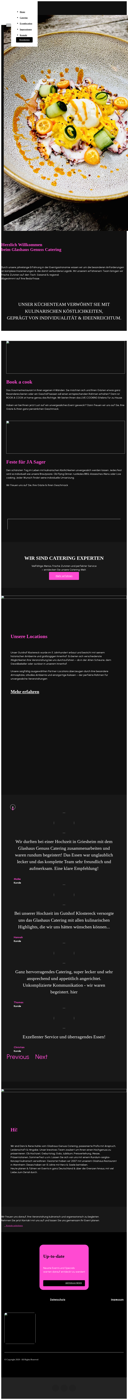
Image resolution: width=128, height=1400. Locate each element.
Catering (24, 18)
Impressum (117, 1299)
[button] (15, 1058)
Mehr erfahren (64, 575)
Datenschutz (57, 1299)
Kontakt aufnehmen (14, 1226)
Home (22, 12)
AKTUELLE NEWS (73, 1283)
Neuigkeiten (24, 40)
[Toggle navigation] (8, 25)
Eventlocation (26, 23)
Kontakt (23, 35)
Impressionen (26, 29)
